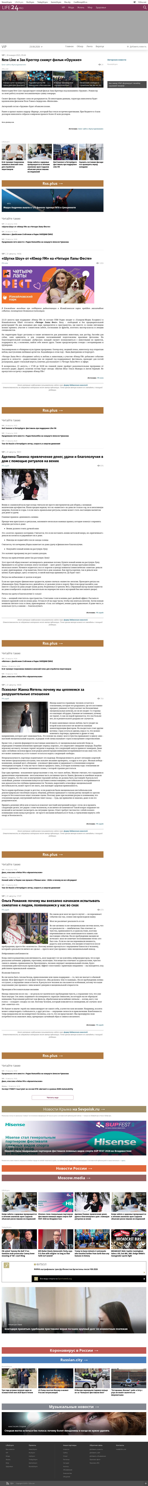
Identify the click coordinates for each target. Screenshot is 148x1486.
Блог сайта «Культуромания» (14, 64)
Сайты (65, 1453)
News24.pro (7, 2)
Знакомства (67, 1473)
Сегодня (66, 1463)
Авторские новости (116, 60)
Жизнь (80, 7)
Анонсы (66, 1466)
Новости (66, 1449)
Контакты (120, 1445)
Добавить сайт (95, 1453)
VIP (63, 7)
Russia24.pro (112, 64)
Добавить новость (96, 1449)
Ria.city (67, 2)
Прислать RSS (94, 1463)
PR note (5, 263)
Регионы (66, 1459)
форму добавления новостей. (76, 385)
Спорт (65, 1456)
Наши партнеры (69, 1445)
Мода (71, 7)
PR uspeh (5, 465)
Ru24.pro (30, 2)
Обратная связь (96, 1445)
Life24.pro (19, 2)
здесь (123, 1160)
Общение (66, 1477)
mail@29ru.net (121, 1449)
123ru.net (142, 2)
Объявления (67, 1470)
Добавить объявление (98, 1456)
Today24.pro (42, 2)
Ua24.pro (32, 1456)
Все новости (10, 1449)
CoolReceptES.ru (80, 2)
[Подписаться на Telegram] (134, 2)
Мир (90, 7)
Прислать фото (95, 1459)
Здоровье (101, 7)
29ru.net (5, 69)
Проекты (32, 1445)
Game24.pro (56, 2)
